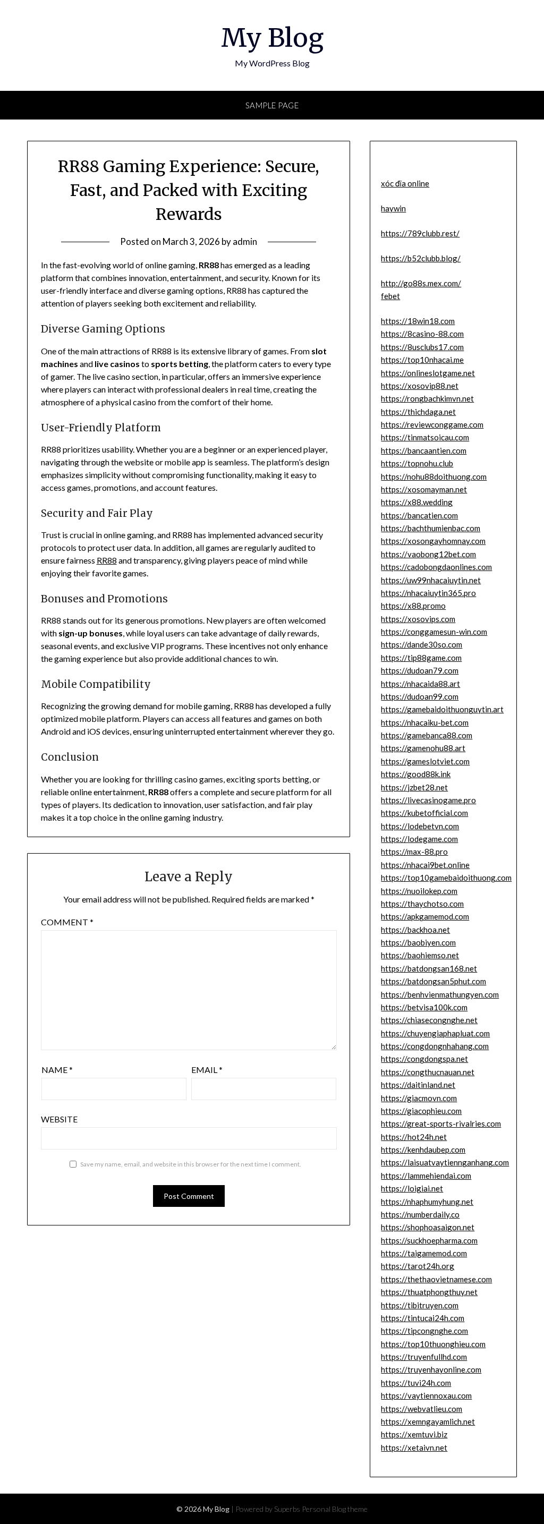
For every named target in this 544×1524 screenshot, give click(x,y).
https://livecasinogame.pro (428, 800)
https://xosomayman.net (424, 489)
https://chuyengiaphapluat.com (435, 1033)
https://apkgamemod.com (425, 916)
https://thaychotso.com (422, 903)
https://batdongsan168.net (429, 968)
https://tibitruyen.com (419, 1305)
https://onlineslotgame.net (428, 373)
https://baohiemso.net (420, 955)
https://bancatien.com (419, 515)
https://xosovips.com (418, 619)
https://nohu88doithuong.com (434, 476)
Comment (67, 922)
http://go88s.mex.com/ (421, 283)
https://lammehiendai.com (426, 1175)
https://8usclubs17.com (422, 347)
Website (59, 1119)
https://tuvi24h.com (416, 1382)
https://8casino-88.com (422, 333)
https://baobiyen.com (418, 942)
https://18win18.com (418, 321)
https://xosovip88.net (419, 385)
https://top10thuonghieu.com (433, 1344)
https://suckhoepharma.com (429, 1240)
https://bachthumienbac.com (430, 528)
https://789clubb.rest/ (420, 233)
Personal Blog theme (335, 1508)
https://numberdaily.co (420, 1214)
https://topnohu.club (417, 463)
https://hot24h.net (414, 1137)
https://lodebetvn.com (420, 826)
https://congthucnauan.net (427, 1072)
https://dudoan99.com (419, 696)
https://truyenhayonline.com (431, 1369)
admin (245, 241)
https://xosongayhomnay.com (433, 541)
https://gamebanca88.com (426, 735)
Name (57, 1070)
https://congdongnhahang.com (435, 1046)
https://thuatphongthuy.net (429, 1292)
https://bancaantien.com (423, 450)
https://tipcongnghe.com (424, 1330)
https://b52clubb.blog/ (421, 258)
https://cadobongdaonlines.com (436, 567)
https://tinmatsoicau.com (425, 437)
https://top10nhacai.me (422, 359)
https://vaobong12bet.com (428, 554)
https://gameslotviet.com (425, 761)
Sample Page (272, 105)
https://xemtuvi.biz (414, 1434)
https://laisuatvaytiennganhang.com (445, 1162)
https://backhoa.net (415, 929)
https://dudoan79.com (419, 670)
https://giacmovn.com (419, 1098)
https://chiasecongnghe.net (429, 1020)
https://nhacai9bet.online (425, 865)
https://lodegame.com (419, 839)
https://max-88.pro (414, 851)
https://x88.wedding (417, 502)
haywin (393, 208)
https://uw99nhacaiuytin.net (431, 580)
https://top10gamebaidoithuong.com (446, 877)
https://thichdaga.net (418, 411)
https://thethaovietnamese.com (436, 1279)
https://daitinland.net (418, 1084)
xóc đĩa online (405, 183)
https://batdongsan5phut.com (433, 981)
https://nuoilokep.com (419, 891)
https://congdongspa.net (424, 1058)
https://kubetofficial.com (424, 813)
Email (207, 1070)
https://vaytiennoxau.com (426, 1395)
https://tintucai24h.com (422, 1318)
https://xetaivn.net (414, 1447)
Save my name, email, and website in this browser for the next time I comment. (190, 1164)
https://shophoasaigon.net (427, 1227)
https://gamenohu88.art (423, 748)
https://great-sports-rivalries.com (441, 1123)
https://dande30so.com (421, 644)
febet (390, 296)
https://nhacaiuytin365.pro (428, 593)
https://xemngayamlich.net (428, 1421)
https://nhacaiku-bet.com (425, 722)
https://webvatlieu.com (421, 1409)
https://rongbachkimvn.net (427, 398)
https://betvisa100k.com (424, 1007)
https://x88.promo (413, 605)
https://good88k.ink (415, 774)
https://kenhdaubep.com (423, 1149)
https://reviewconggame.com (432, 424)
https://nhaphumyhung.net (427, 1201)
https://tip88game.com (421, 657)
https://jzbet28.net (414, 787)
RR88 (107, 560)
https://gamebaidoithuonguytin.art (442, 709)
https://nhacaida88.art (420, 683)
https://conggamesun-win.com (434, 631)
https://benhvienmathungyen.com (440, 994)
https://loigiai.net (412, 1188)
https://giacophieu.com (421, 1111)
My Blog (272, 38)
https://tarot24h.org (417, 1266)
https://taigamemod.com (424, 1253)
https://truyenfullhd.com (424, 1356)
